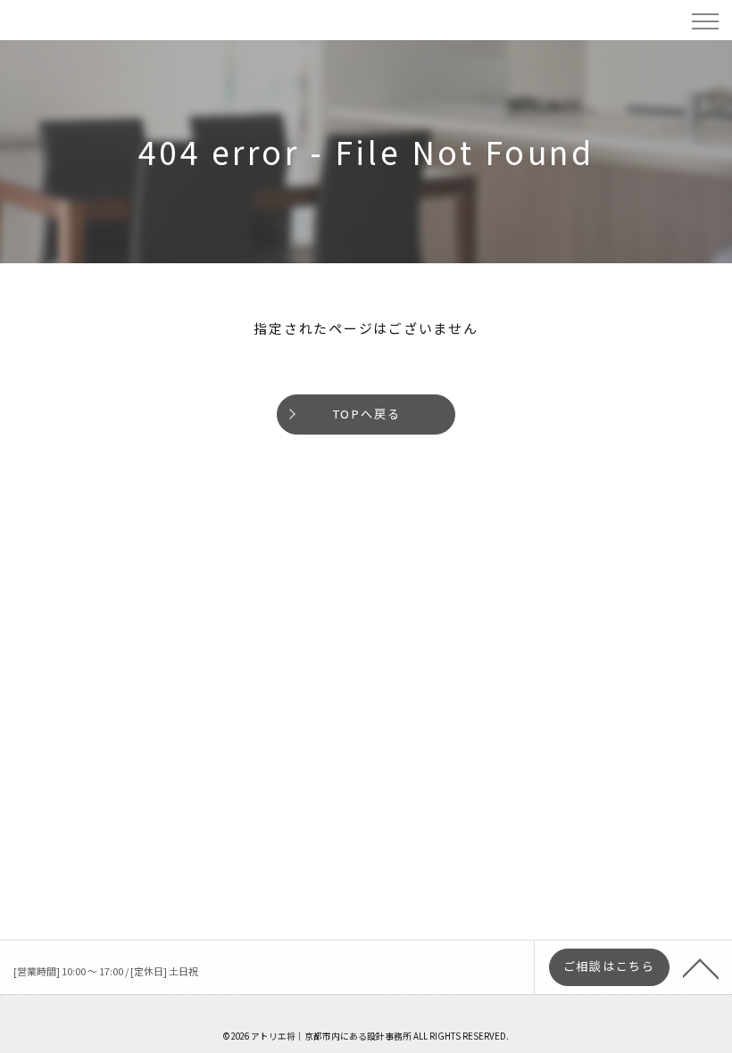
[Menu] (704, 19)
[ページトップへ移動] (701, 967)
